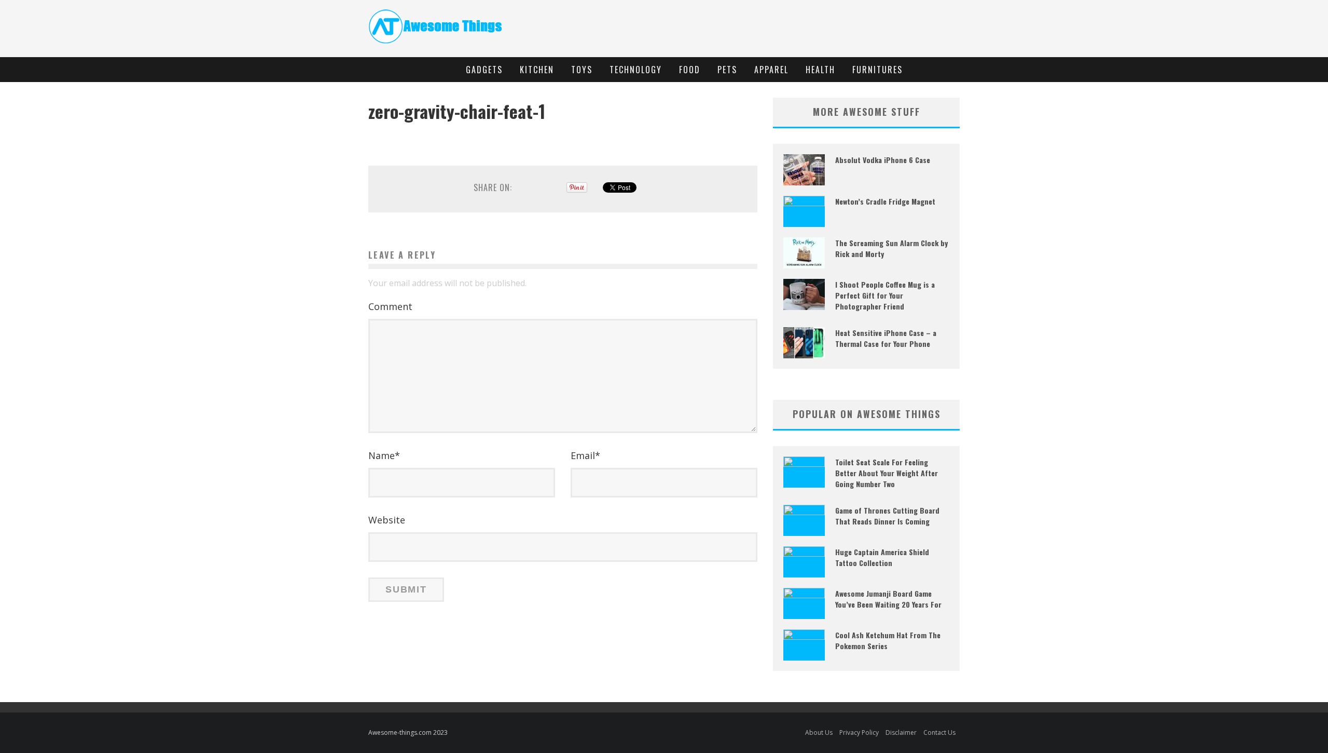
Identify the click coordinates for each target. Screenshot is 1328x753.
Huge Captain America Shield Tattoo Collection (882, 557)
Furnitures (877, 69)
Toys (581, 69)
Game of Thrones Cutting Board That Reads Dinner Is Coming (887, 516)
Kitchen (537, 69)
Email (585, 455)
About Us (819, 732)
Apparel (771, 69)
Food (689, 69)
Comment (390, 306)
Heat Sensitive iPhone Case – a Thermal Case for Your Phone (885, 338)
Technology (636, 69)
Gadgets (484, 69)
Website (386, 520)
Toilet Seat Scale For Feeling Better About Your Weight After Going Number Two (886, 472)
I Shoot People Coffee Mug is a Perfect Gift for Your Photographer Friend (885, 295)
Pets (727, 69)
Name (384, 455)
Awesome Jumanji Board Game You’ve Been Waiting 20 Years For (888, 599)
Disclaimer (901, 732)
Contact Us (939, 732)
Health (820, 69)
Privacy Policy (859, 732)
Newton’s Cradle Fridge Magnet (885, 201)
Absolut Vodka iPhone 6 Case (882, 159)
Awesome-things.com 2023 (408, 732)
